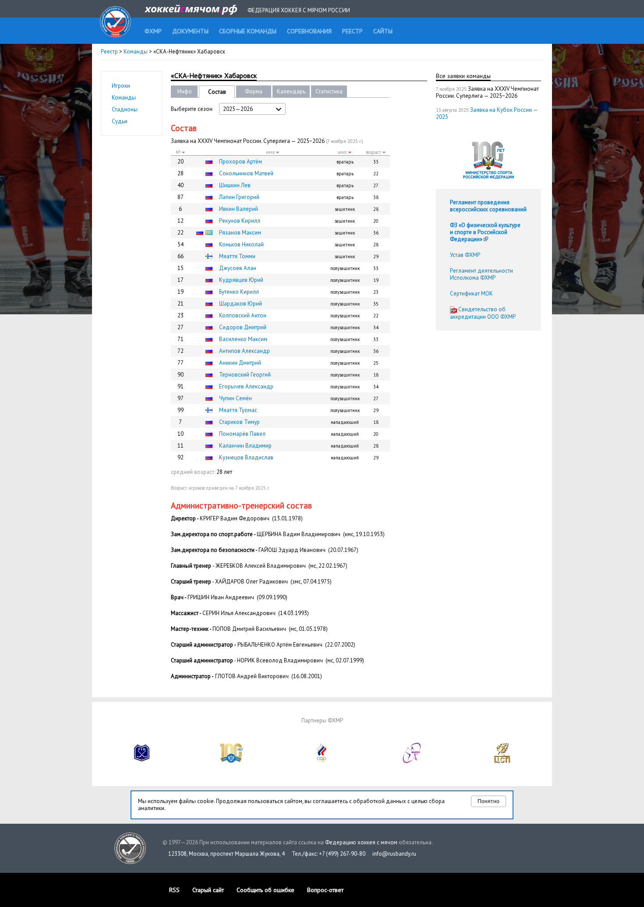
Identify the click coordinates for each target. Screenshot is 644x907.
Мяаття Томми (237, 256)
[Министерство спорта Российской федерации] (231, 761)
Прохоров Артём (240, 161)
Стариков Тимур (239, 422)
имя (271, 152)
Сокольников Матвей (246, 173)
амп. (343, 152)
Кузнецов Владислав (246, 457)
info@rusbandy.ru (394, 853)
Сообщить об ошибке (265, 890)
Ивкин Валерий (238, 209)
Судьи (119, 121)
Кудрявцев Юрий (241, 280)
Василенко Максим (243, 339)
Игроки (121, 85)
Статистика (329, 91)
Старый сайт (208, 890)
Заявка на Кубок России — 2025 (487, 113)
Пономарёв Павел (242, 433)
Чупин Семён (235, 398)
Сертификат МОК (471, 293)
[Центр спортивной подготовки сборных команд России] (502, 761)
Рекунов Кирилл (239, 220)
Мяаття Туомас (238, 410)
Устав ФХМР (465, 255)
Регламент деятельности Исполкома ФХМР (481, 274)
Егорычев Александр (246, 386)
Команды (136, 51)
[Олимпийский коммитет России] (322, 761)
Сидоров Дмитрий (242, 327)
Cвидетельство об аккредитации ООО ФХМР (483, 313)
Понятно (488, 801)
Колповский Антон (242, 315)
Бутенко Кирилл (239, 291)
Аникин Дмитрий (240, 362)
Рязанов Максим (240, 232)
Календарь (291, 91)
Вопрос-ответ (325, 890)
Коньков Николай (241, 244)
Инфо (184, 91)
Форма (253, 91)
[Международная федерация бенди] (141, 761)
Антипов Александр (244, 351)
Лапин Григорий (239, 197)
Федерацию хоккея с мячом (361, 842)
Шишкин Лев (235, 185)
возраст (374, 152)
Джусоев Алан (237, 268)
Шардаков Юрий (240, 303)
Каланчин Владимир (245, 445)
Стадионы (125, 109)
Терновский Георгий (245, 374)
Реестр (109, 51)
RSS (174, 890)
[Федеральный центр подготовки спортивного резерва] (412, 761)
